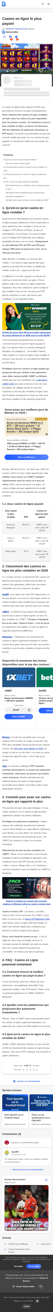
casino (26, 1306)
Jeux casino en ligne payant (19, 163)
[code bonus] (4, 4)
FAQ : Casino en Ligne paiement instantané (22, 182)
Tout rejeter (18, 1266)
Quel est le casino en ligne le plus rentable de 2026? (28, 200)
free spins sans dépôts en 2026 (28, 748)
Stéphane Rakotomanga (17, 29)
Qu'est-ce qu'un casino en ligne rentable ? (21, 160)
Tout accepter (33, 1266)
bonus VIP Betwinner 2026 (37, 919)
